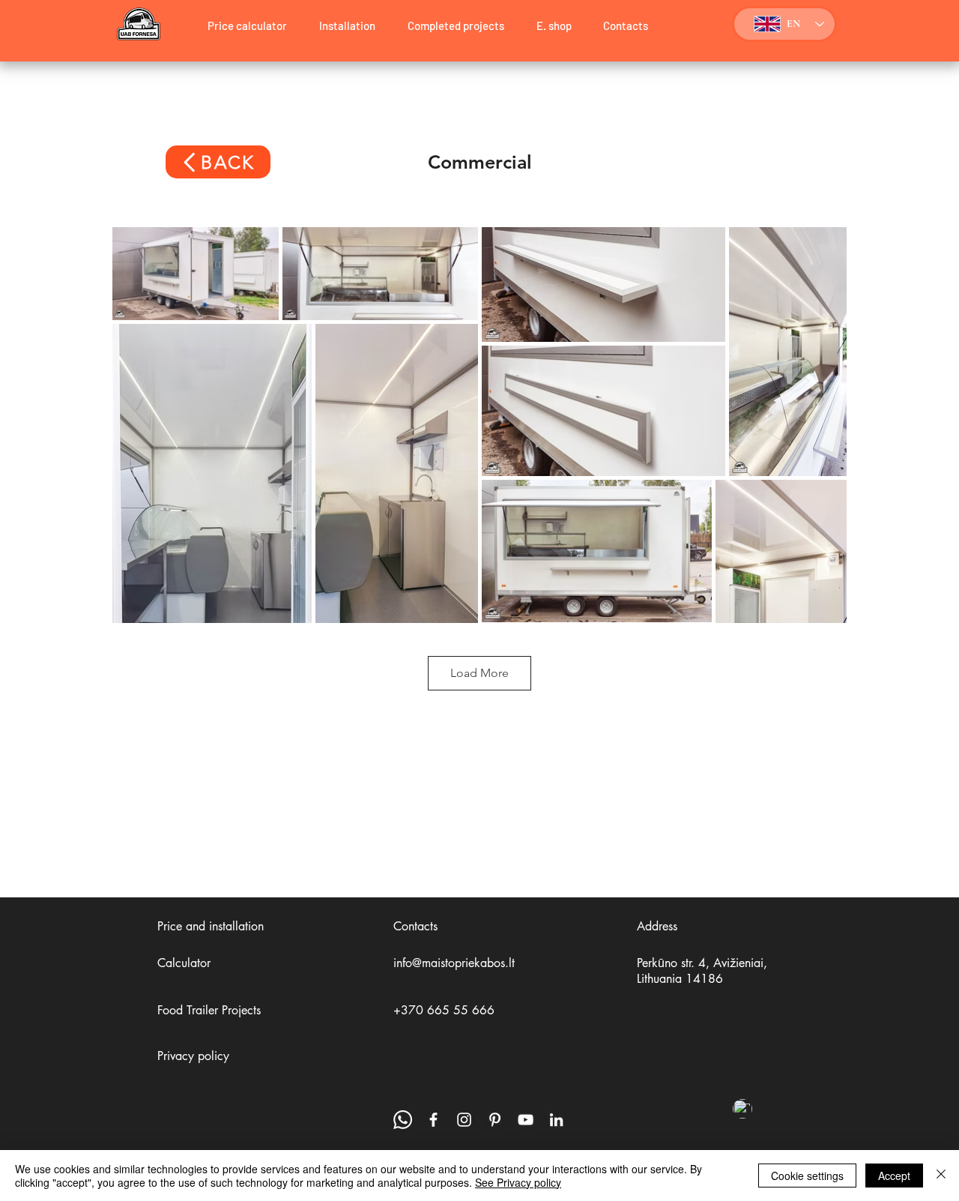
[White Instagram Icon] (464, 1119)
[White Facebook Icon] (433, 1119)
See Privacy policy (518, 1182)
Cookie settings (807, 1175)
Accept (894, 1175)
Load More (479, 673)
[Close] (941, 1175)
